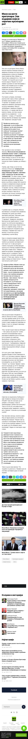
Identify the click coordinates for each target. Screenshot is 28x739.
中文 (19, 724)
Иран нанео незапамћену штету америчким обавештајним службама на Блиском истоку (13, 652)
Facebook (14, 690)
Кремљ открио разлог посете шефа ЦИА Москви (13, 644)
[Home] (2, 2)
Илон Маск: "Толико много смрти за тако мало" (13, 553)
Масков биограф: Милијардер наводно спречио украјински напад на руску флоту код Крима (14, 307)
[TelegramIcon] (11, 712)
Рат (15, 562)
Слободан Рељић (12, 615)
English (5, 723)
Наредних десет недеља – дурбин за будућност (15, 611)
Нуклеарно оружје (18, 559)
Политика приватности (14, 699)
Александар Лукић (12, 599)
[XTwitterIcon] (14, 712)
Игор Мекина (10, 624)
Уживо (11, 2)
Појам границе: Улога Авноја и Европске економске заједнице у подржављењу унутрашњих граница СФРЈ (16, 603)
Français (13, 724)
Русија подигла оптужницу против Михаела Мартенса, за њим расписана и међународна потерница (14, 668)
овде (8, 735)
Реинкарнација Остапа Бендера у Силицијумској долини (15, 619)
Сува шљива (11, 633)
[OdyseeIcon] (17, 712)
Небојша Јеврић (11, 631)
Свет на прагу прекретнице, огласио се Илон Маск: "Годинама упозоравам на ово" (14, 677)
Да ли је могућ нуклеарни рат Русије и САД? (12, 505)
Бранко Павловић (12, 608)
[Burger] (25, 2)
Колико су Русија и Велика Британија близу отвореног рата (14, 660)
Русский (11, 723)
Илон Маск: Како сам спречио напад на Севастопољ (19, 202)
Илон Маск (6, 559)
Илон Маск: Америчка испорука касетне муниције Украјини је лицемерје (13, 529)
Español (23, 723)
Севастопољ (6, 562)
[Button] (24, 707)
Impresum (14, 697)
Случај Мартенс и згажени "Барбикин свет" (15, 626)
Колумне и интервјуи (12, 595)
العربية (17, 723)
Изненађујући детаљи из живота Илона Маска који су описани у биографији (13, 389)
